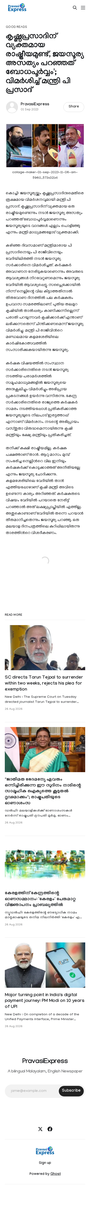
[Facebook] (50, 1129)
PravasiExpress (35, 104)
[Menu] (83, 8)
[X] (40, 1129)
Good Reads (16, 27)
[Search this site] (75, 8)
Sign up (45, 1163)
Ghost (55, 1174)
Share (74, 107)
